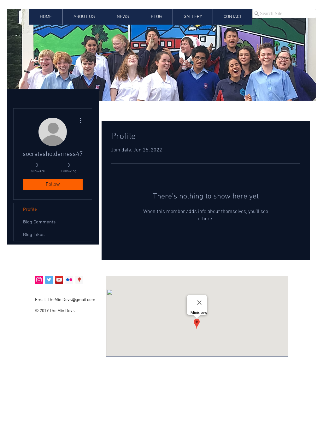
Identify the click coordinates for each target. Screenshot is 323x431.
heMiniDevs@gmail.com (72, 300)
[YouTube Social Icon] (59, 280)
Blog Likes (33, 235)
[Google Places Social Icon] (79, 280)
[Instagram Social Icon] (39, 280)
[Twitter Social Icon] (49, 280)
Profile (30, 209)
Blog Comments (39, 222)
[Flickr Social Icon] (69, 280)
